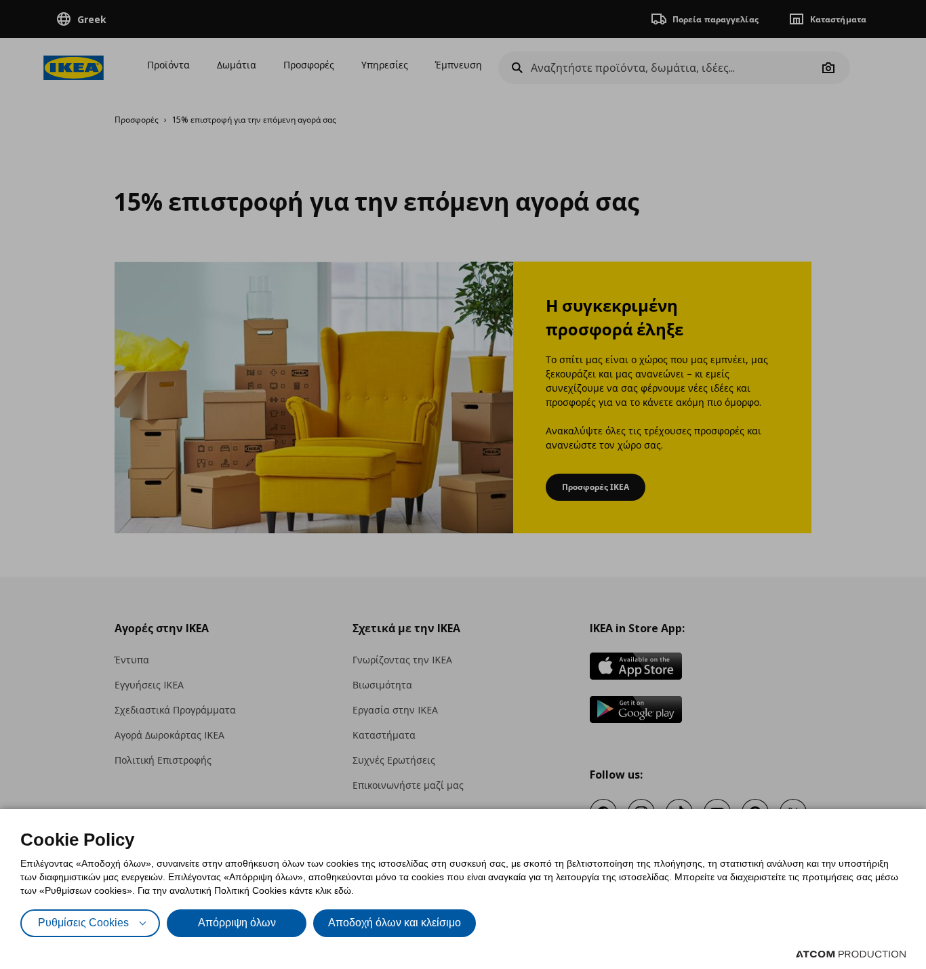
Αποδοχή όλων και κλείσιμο (394, 922)
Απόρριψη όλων (237, 922)
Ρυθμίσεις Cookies (83, 922)
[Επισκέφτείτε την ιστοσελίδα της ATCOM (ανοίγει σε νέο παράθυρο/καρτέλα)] (851, 954)
